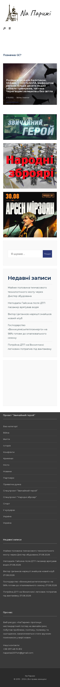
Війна (19, 97)
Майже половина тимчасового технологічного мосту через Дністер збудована (27, 291)
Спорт (6, 503)
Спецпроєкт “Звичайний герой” (20, 490)
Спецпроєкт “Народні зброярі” (20, 497)
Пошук (47, 254)
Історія (7, 445)
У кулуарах (9, 510)
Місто (6, 465)
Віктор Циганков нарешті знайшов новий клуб (28, 571)
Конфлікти (8, 452)
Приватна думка (12, 484)
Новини (25, 97)
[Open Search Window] (4, 28)
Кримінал (8, 458)
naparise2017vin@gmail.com (18, 653)
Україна (7, 516)
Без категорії (10, 426)
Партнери (8, 478)
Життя (6, 439)
